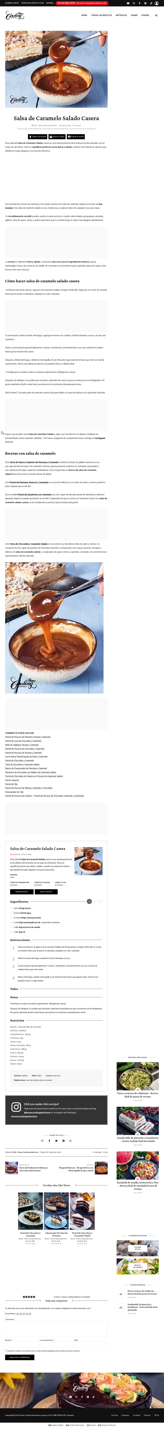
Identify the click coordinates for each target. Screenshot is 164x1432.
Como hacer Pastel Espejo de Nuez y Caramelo (26, 756)
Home (84, 15)
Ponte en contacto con (32, 3)
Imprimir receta (77, 136)
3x (100, 901)
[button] (11, 854)
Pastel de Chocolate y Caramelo (19, 760)
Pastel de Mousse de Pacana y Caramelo (23, 753)
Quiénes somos (12, 3)
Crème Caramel (12, 780)
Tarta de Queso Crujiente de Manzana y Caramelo (34, 462)
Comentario (10, 1319)
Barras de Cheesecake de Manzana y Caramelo (26, 768)
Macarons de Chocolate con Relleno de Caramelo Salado (30, 772)
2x (95, 901)
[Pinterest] (63, 1141)
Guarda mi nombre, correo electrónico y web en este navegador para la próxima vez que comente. (43, 1351)
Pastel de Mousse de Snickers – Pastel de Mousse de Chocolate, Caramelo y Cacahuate (44, 796)
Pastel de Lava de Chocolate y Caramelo (23, 741)
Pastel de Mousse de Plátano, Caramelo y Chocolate (28, 788)
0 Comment (76, 125)
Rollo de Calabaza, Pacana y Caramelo (22, 745)
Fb (139, 3)
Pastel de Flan (11, 784)
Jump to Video (58, 136)
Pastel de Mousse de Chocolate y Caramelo (24, 749)
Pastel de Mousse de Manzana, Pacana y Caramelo (28, 737)
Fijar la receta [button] (46, 892)
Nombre (8, 1340)
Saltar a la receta (39, 136)
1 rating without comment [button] (79, 1297)
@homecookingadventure (37, 1112)
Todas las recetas (101, 15)
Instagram (100, 438)
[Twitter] (56, 1141)
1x (89, 901)
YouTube (114, 1415)
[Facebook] (49, 1141)
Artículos (121, 15)
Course (145, 15)
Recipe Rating (10, 1313)
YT (128, 3)
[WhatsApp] (70, 1141)
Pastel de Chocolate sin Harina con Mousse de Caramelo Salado (34, 776)
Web (76, 1340)
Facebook (136, 1415)
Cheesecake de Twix (14, 792)
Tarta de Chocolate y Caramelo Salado (22, 764)
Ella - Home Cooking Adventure (45, 125)
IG (134, 3)
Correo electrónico (47, 1340)
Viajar (134, 15)
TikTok (151, 3)
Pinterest (145, 3)
